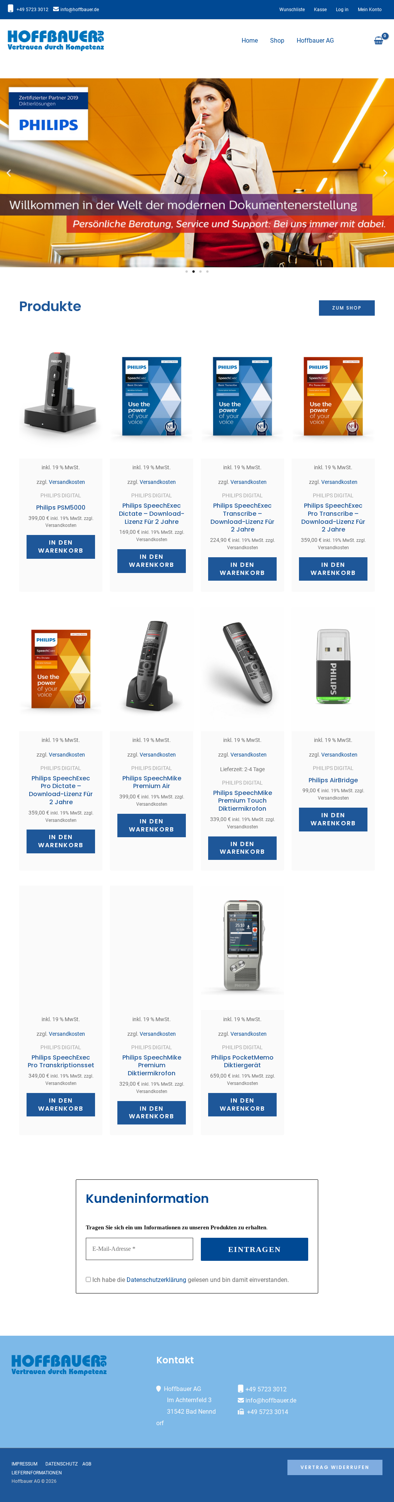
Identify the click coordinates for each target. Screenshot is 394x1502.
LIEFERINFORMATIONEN (37, 1473)
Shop (277, 40)
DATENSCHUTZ (63, 1464)
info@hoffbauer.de (79, 9)
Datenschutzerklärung (156, 1279)
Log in (342, 9)
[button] (8, 173)
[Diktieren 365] (56, 40)
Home (250, 40)
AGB (86, 1464)
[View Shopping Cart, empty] (378, 41)
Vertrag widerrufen (335, 1467)
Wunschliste (292, 9)
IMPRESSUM (24, 1464)
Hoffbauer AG (315, 40)
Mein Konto (370, 9)
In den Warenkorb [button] (60, 546)
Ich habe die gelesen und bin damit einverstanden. (190, 1279)
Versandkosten (67, 482)
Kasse (320, 9)
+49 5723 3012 (32, 9)
